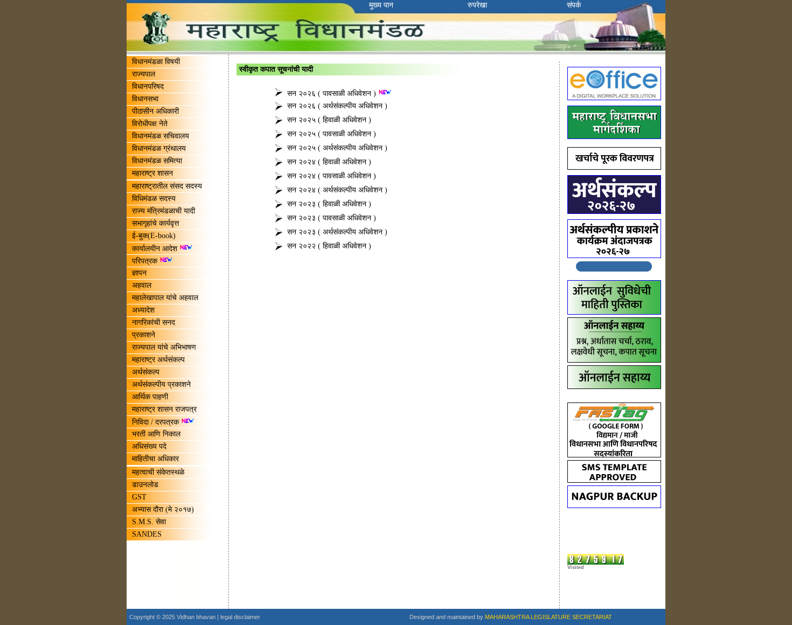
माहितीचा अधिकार (155, 459)
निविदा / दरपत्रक (156, 422)
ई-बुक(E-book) (154, 236)
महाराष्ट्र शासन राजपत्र (164, 409)
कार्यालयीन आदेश (155, 249)
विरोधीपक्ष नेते (150, 124)
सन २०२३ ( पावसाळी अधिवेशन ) (331, 218)
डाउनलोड (145, 485)
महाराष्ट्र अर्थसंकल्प (158, 360)
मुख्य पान (381, 5)
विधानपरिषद (148, 86)
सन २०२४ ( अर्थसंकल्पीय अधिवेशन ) (337, 190)
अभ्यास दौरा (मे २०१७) (163, 509)
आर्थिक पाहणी (150, 397)
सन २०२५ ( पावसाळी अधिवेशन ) (331, 134)
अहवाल (141, 285)
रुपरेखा (477, 5)
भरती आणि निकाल (156, 434)
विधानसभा (145, 99)
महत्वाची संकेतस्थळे (158, 472)
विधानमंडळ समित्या (157, 161)
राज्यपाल (143, 74)
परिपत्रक (144, 261)
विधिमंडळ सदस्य (154, 199)
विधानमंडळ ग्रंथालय (159, 148)
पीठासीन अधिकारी (155, 111)
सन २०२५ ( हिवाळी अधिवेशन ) (329, 120)
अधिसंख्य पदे (149, 446)
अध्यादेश (143, 310)
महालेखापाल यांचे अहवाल (165, 298)
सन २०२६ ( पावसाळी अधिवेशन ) (332, 93)
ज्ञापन (139, 273)
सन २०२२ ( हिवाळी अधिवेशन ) (329, 246)
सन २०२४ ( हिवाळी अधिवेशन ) (329, 162)
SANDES (147, 534)
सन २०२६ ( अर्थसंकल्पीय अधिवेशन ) (337, 106)
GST (139, 497)
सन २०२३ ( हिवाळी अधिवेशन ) (329, 204)
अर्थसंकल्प (145, 372)
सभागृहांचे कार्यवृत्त (155, 223)
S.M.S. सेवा (149, 522)
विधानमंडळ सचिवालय (160, 136)
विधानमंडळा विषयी (156, 62)
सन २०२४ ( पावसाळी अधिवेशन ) (331, 176)
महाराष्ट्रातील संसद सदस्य (167, 186)
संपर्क (574, 5)
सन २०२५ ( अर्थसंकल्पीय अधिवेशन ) (337, 148)
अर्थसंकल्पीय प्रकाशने (161, 384)
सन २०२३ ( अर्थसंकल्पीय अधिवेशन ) (337, 232)
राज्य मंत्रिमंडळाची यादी (163, 211)
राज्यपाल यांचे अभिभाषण (164, 347)
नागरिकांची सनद (153, 322)
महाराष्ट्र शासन (152, 173)
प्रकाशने (143, 335)
